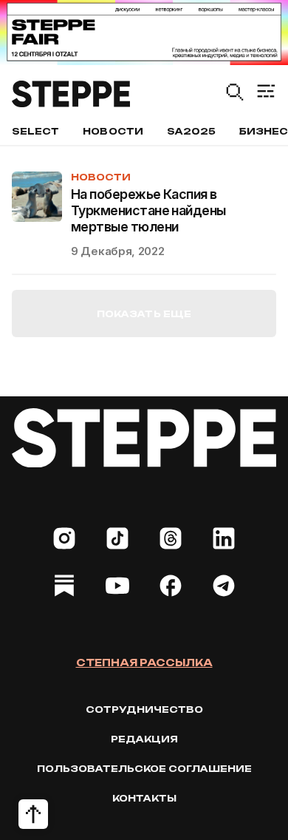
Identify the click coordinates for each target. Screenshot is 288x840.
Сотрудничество (144, 709)
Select (35, 131)
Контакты (144, 798)
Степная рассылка (144, 662)
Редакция (144, 739)
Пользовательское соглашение (144, 768)
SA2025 (191, 131)
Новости (113, 131)
